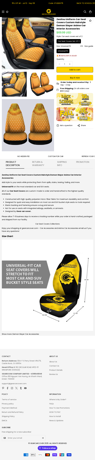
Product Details (55, 370)
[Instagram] (12, 388)
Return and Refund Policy (13, 412)
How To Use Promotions (59, 408)
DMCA (4, 420)
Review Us (53, 374)
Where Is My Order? (57, 399)
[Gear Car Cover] (49, 11)
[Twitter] (16, 388)
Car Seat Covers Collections (47, 224)
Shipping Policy (8, 416)
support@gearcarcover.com (14, 383)
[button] (90, 12)
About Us (53, 361)
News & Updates (56, 420)
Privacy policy (8, 403)
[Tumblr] (21, 388)
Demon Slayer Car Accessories (25, 334)
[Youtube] (25, 388)
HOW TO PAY (54, 412)
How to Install (55, 416)
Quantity (60, 59)
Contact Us (54, 366)
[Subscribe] (43, 438)
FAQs (51, 403)
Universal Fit (63, 51)
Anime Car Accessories (68, 228)
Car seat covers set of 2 (69, 41)
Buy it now (75, 77)
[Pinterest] (3, 388)
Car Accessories (47, 228)
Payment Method (9, 408)
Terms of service (9, 399)
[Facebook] (7, 388)
